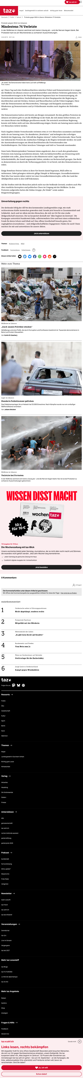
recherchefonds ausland (9, 833)
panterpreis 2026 (7, 843)
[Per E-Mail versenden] (20, 256)
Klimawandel (5, 767)
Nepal (3, 752)
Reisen (3, 998)
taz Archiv (4, 982)
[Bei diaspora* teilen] (44, 256)
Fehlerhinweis (26, 250)
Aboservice (5, 1034)
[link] (22, 11)
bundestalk (5, 859)
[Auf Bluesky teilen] (29, 256)
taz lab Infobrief (6, 915)
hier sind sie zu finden (69, 593)
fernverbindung (6, 864)
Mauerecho (5, 874)
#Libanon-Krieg (14, 244)
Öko (2, 706)
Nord (3, 731)
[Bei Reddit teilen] (49, 256)
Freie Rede (5, 879)
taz (6, 680)
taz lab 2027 (5, 951)
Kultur (3, 716)
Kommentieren (15, 250)
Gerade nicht (72, 1041)
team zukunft (5, 900)
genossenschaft (7, 823)
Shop (3, 1008)
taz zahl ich (5, 828)
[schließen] (80, 1042)
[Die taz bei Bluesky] (18, 686)
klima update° (6, 869)
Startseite (4, 17)
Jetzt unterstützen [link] (41, 233)
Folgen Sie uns (5, 685)
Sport (3, 721)
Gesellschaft (5, 711)
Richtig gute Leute (7, 762)
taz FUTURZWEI (6, 972)
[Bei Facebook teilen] (34, 256)
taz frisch (4, 905)
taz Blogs (4, 967)
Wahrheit (4, 736)
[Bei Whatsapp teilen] (39, 256)
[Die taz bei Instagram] (23, 686)
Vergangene (5, 946)
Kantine (4, 1003)
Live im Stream (6, 941)
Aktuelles (4, 782)
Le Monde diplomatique (9, 977)
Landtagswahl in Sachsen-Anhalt (12, 757)
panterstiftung (6, 838)
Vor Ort (3, 935)
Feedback (4, 1029)
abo (2, 818)
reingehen (4, 884)
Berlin (3, 726)
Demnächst (5, 931)
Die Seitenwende (7, 792)
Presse (3, 802)
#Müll (22, 244)
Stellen (3, 797)
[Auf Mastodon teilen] (24, 256)
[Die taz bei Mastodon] (13, 686)
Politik (12, 17)
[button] (80, 2)
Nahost (19, 17)
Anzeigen (4, 1013)
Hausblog (4, 787)
